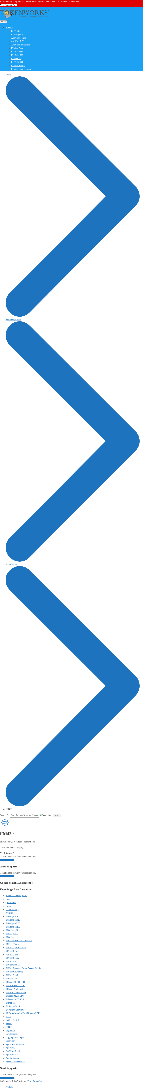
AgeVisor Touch (18, 38)
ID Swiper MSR (13, 1006)
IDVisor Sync (17, 51)
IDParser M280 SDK (15, 996)
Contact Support (7, 860)
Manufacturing (12, 909)
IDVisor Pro (11, 961)
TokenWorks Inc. (35, 1081)
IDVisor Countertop (14, 972)
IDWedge (15, 31)
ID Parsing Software (15, 1010)
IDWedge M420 (13, 920)
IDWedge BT (17, 62)
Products (9, 27)
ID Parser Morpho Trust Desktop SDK (23, 1013)
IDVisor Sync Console (21, 69)
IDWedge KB (17, 55)
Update (9, 899)
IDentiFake (16, 58)
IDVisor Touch (12, 944)
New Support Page (8, 5)
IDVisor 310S (12, 975)
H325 (8, 1016)
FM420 (9, 1027)
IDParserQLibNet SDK (16, 982)
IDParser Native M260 (16, 992)
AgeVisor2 (10, 1048)
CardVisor (10, 1041)
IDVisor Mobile (13, 965)
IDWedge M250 (13, 927)
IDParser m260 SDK (15, 999)
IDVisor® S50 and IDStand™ (19, 940)
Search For (5, 815)
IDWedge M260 (13, 923)
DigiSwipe (10, 1030)
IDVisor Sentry (18, 65)
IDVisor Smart (17, 48)
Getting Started (12, 1020)
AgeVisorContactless (20, 45)
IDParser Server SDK (15, 985)
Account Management (15, 1061)
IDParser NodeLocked (16, 989)
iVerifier (9, 913)
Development (11, 1034)
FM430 (9, 1023)
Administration (12, 1058)
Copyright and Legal (15, 1037)
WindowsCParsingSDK (16, 895)
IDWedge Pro (17, 34)
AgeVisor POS (17, 41)
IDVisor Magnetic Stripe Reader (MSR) (23, 968)
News (8, 906)
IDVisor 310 (11, 978)
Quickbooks (11, 902)
